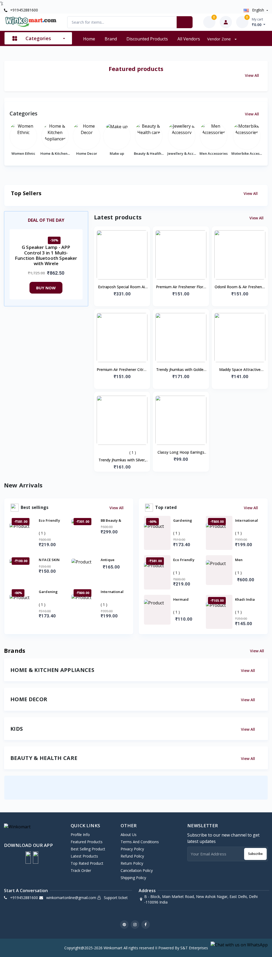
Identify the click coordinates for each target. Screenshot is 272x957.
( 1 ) (132, 452)
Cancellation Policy (137, 870)
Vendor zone (219, 38)
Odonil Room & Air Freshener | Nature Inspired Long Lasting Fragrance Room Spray (240, 287)
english (258, 9)
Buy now (46, 287)
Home (89, 39)
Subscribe (255, 853)
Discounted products (147, 39)
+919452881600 (23, 9)
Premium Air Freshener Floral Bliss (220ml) (181, 287)
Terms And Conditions (140, 841)
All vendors (188, 39)
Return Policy (132, 863)
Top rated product (87, 863)
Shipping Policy (133, 877)
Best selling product (88, 848)
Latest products (84, 856)
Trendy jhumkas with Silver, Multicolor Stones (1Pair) (122, 460)
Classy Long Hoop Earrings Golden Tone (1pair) (181, 452)
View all (252, 75)
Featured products (87, 841)
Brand (111, 39)
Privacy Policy (132, 848)
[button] (28, 857)
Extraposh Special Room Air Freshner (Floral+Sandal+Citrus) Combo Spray (122, 287)
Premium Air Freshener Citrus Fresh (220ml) (122, 370)
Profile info (80, 834)
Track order (81, 870)
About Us (129, 834)
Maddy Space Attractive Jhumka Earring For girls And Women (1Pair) (239, 370)
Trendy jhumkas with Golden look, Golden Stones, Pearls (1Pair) (181, 370)
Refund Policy (132, 856)
